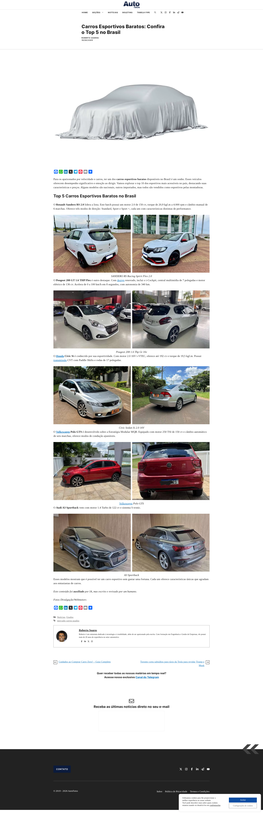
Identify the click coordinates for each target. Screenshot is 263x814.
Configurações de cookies (243, 806)
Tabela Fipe (143, 12)
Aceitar (243, 800)
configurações (215, 805)
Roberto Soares (88, 630)
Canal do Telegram (147, 677)
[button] (155, 12)
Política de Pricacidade (176, 791)
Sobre (159, 791)
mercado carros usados (68, 620)
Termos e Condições (200, 791)
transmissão (60, 360)
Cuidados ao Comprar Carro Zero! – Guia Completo (85, 661)
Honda (60, 355)
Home (85, 12)
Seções (96, 12)
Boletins (127, 12)
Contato (62, 769)
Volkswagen (63, 431)
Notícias (113, 12)
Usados (69, 617)
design (120, 280)
